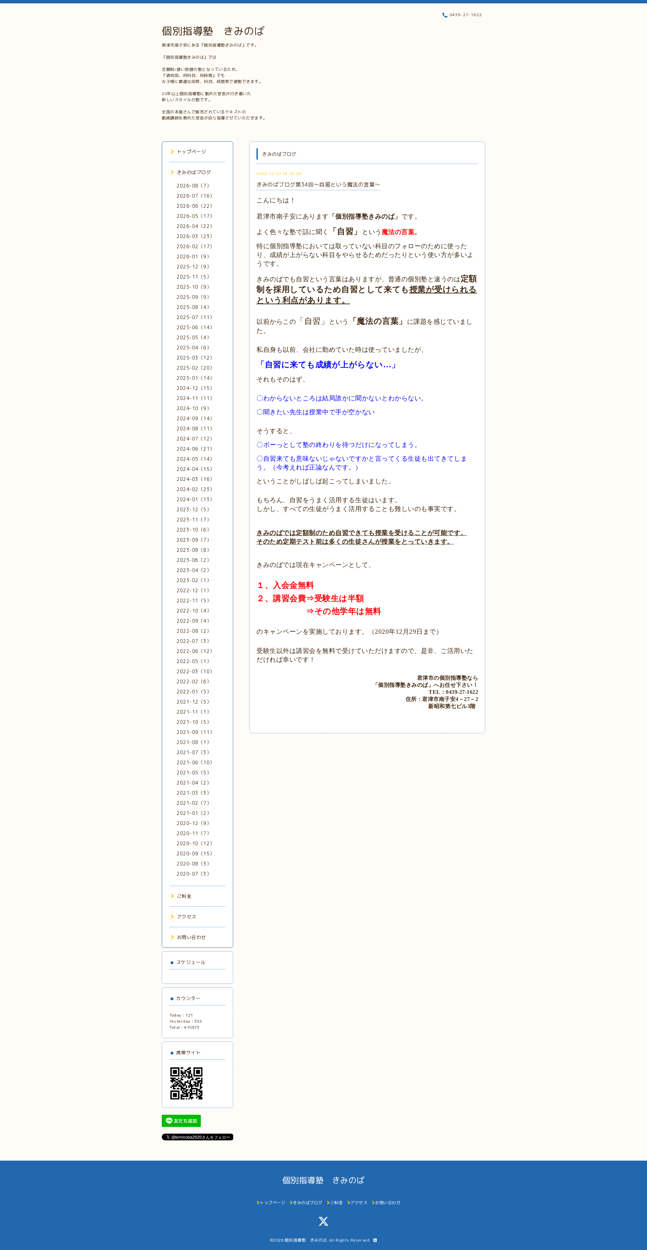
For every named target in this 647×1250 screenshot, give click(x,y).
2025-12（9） (194, 266)
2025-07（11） (196, 317)
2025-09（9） (194, 297)
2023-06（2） (194, 560)
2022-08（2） (194, 631)
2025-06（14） (196, 327)
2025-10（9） (194, 287)
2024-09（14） (196, 418)
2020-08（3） (194, 863)
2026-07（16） (196, 196)
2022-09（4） (194, 621)
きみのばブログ (194, 172)
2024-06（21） (196, 449)
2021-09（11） (196, 732)
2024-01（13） (196, 499)
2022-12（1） (194, 590)
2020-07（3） (194, 874)
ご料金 (184, 896)
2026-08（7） (194, 185)
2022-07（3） (194, 641)
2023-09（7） (194, 540)
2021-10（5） (194, 722)
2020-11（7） (194, 833)
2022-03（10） (196, 671)
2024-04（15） (196, 469)
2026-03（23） (196, 236)
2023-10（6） (194, 530)
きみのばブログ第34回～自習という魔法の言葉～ (318, 184)
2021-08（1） (194, 742)
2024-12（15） (196, 388)
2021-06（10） (196, 762)
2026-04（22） (196, 226)
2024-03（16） (196, 479)
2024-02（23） (196, 489)
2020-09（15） (196, 853)
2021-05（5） (194, 772)
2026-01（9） (194, 256)
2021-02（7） (194, 803)
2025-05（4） (194, 337)
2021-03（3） (194, 793)
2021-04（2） (194, 782)
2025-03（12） (196, 357)
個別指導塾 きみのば (213, 31)
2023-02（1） (194, 580)
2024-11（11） (196, 398)
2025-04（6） (194, 347)
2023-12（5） (194, 509)
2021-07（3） (194, 752)
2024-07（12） (196, 438)
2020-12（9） (194, 823)
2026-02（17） (196, 246)
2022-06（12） (196, 651)
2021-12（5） (194, 702)
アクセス (186, 916)
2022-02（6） (194, 681)
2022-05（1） (194, 661)
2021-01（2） (194, 813)
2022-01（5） (194, 691)
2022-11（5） (194, 600)
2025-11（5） (194, 277)
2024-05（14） (196, 459)
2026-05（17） (196, 216)
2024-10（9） (194, 408)
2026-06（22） (196, 206)
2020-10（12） (196, 843)
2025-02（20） (196, 368)
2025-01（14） (196, 378)
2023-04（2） (194, 570)
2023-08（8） (194, 550)
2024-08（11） (196, 428)
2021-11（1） (194, 712)
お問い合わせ (191, 937)
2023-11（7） (194, 519)
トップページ (191, 151)
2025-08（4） (194, 307)
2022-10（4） (194, 610)
